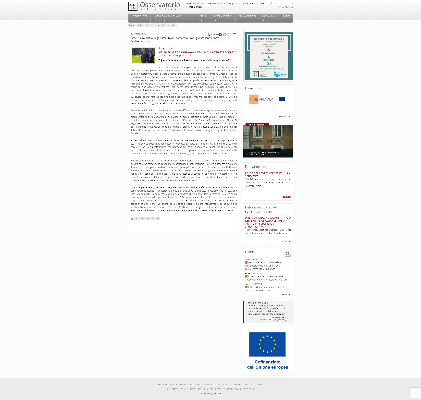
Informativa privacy (193, 6)
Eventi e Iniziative (223, 15)
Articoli (203, 15)
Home (131, 25)
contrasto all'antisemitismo (147, 218)
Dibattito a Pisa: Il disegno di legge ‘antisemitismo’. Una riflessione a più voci (266, 278)
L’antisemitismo (139, 15)
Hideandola (284, 116)
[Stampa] (209, 34)
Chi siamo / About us (194, 3)
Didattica (285, 15)
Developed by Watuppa (210, 393)
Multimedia (268, 15)
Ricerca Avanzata (285, 7)
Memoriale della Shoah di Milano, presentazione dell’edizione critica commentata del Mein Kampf (263, 265)
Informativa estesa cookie (252, 3)
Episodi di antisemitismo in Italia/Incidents (167, 18)
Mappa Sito (233, 3)
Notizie (149, 25)
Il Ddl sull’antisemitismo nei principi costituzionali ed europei (264, 288)
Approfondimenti (247, 15)
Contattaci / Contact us (216, 3)
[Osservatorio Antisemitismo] (161, 6)
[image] (143, 55)
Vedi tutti (286, 196)
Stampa (214, 34)
